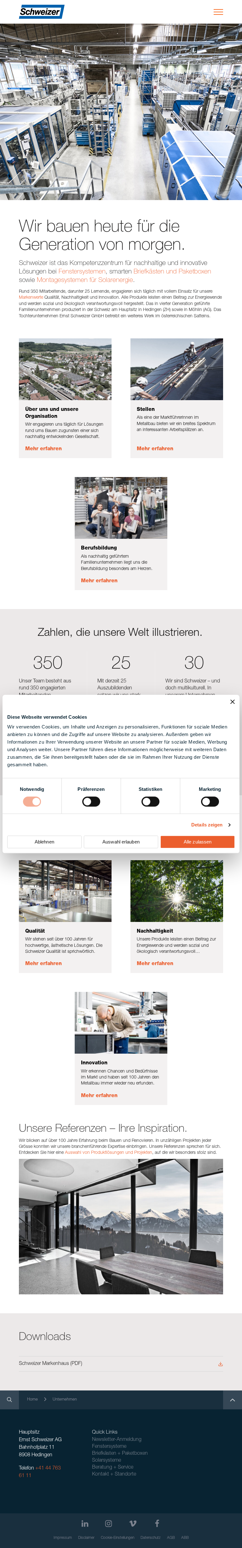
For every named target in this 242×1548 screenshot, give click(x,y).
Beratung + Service (112, 1467)
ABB (185, 1538)
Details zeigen (206, 824)
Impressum (63, 1538)
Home (32, 1400)
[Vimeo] (132, 1524)
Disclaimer (86, 1538)
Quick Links (105, 1432)
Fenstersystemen (82, 272)
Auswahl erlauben (121, 841)
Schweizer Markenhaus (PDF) (50, 1364)
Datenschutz (151, 1538)
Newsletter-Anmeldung (116, 1439)
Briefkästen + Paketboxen (120, 1453)
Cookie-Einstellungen (117, 1538)
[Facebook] (157, 1524)
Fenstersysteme (109, 1446)
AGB (171, 1538)
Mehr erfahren (43, 449)
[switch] (91, 802)
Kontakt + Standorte (114, 1474)
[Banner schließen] (232, 701)
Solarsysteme (106, 1460)
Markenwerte (31, 298)
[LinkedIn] (85, 1524)
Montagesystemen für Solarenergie (85, 280)
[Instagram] (108, 1524)
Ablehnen (44, 841)
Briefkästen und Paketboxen (172, 272)
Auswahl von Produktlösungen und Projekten (108, 1153)
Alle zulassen (197, 841)
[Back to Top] (232, 1399)
